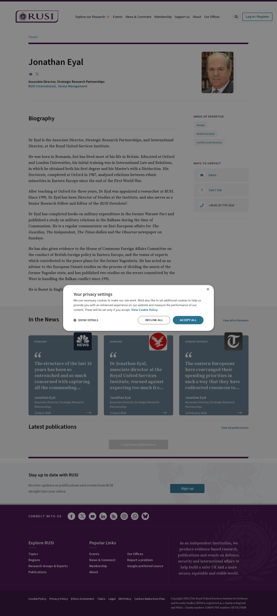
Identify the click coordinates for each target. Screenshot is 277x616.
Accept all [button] (188, 320)
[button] (85, 320)
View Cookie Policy (144, 310)
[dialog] (138, 308)
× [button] (207, 289)
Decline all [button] (154, 320)
